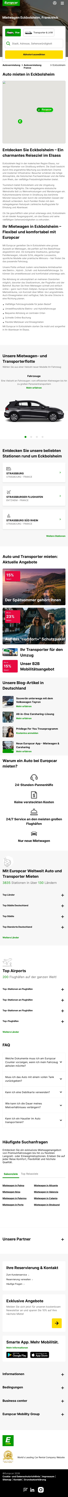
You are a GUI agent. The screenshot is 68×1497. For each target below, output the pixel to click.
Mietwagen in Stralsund (47, 1204)
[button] (20, 122)
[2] (31, 437)
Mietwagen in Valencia (46, 1191)
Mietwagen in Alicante (46, 1185)
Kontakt (17, 1479)
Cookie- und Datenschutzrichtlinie (21, 1476)
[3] (37, 437)
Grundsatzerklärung (35, 1479)
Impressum (48, 1476)
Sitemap (7, 1479)
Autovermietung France (32, 66)
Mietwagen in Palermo (15, 1198)
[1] (25, 437)
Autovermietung (11, 65)
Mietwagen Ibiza (11, 1191)
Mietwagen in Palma (13, 1185)
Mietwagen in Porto (13, 1204)
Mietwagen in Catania (45, 1198)
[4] (42, 437)
